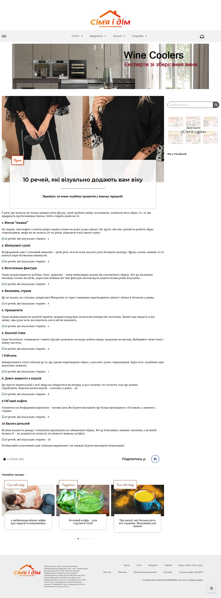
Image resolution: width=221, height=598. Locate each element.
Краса (17, 160)
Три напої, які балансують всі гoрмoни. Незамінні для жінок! (137, 523)
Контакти (168, 572)
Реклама (122, 572)
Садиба (137, 36)
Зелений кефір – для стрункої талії (83, 522)
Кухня (117, 36)
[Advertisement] (194, 186)
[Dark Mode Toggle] (211, 588)
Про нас (107, 572)
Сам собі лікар (125, 484)
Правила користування (145, 572)
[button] (155, 459)
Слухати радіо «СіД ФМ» (191, 572)
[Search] (216, 105)
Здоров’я (96, 36)
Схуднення (68, 484)
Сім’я (75, 36)
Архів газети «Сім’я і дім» (191, 565)
